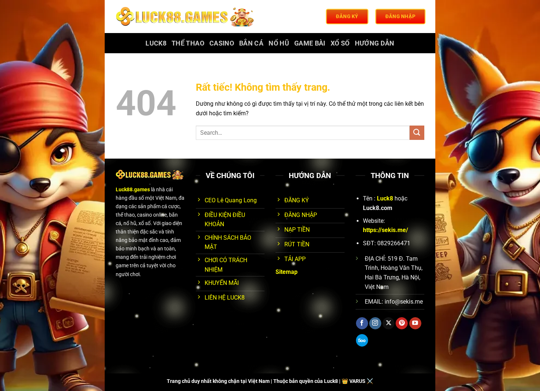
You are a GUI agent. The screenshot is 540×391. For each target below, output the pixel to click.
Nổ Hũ (279, 43)
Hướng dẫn (375, 43)
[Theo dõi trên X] (388, 323)
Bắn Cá (251, 43)
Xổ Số (340, 43)
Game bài (309, 43)
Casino (221, 43)
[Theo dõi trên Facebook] (362, 323)
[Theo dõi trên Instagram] (375, 323)
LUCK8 (155, 43)
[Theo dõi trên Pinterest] (402, 323)
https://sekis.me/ (385, 230)
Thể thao (188, 43)
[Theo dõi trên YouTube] (415, 323)
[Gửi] (417, 133)
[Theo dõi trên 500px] (362, 340)
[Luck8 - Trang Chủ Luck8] (186, 16)
